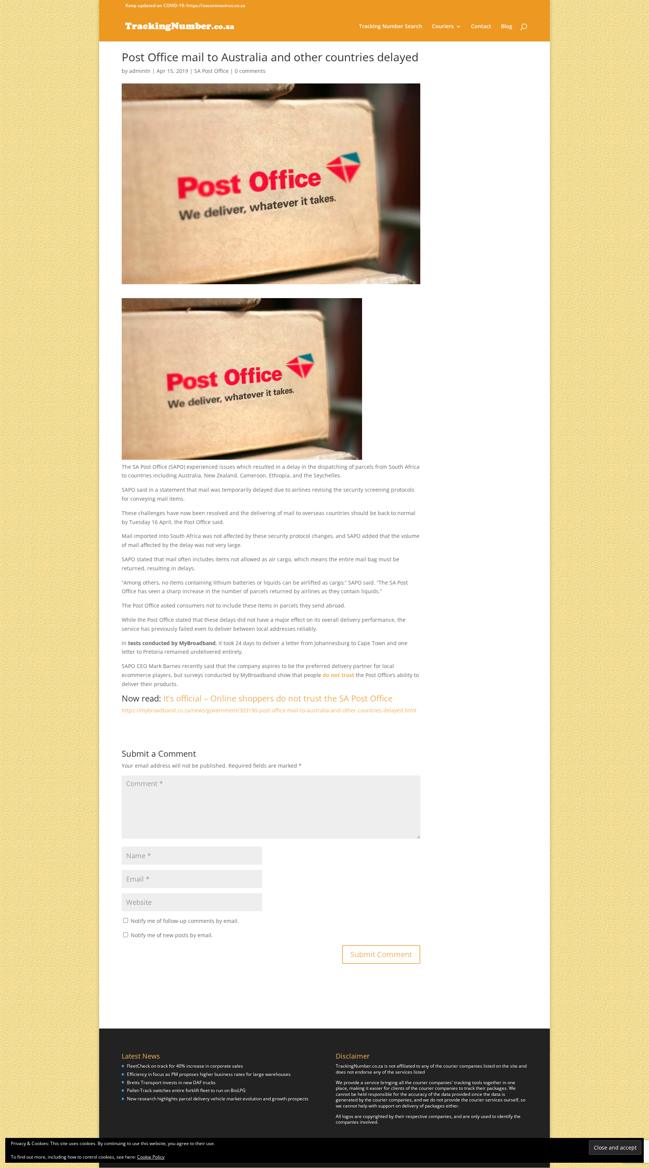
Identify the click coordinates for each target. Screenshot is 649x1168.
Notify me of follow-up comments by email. (185, 920)
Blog (506, 27)
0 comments (250, 70)
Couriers (443, 27)
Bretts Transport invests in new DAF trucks (171, 1082)
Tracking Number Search (390, 27)
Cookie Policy (151, 1157)
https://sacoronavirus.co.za (215, 5)
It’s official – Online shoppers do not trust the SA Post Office (277, 698)
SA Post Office (211, 70)
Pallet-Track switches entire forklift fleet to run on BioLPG (186, 1090)
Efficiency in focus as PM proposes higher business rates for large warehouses (209, 1074)
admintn (140, 70)
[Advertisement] (490, 164)
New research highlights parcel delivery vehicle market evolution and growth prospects (217, 1098)
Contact (481, 27)
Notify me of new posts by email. (172, 935)
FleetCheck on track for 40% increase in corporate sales (185, 1066)
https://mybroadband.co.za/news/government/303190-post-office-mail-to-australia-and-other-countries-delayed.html (269, 710)
